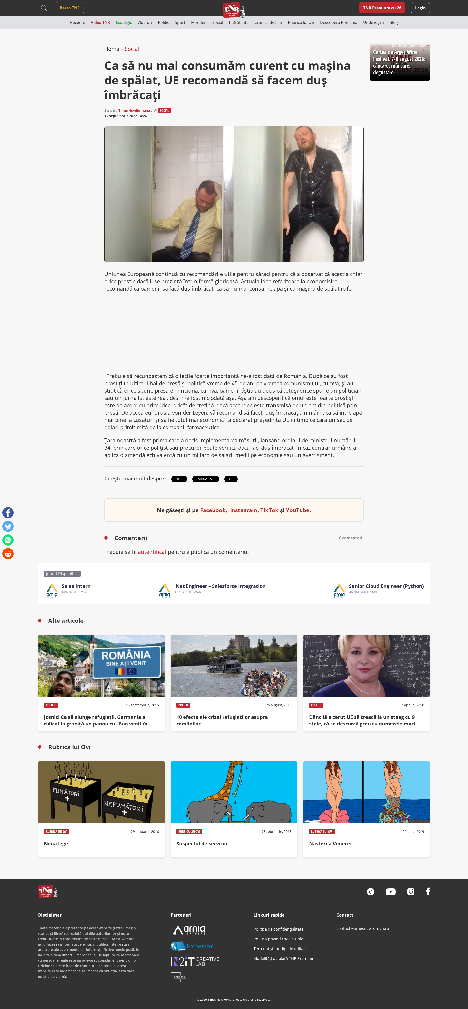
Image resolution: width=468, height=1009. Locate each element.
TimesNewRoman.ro (135, 110)
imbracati (206, 479)
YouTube (297, 510)
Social (132, 48)
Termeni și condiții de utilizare (281, 948)
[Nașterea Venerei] (366, 809)
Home (111, 48)
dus (179, 479)
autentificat (152, 551)
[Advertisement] (234, 332)
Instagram (243, 510)
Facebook (213, 510)
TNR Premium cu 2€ (382, 7)
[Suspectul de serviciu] (234, 809)
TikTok (269, 510)
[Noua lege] (101, 809)
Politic (51, 705)
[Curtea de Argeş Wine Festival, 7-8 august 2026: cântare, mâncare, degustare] (400, 63)
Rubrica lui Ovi (57, 831)
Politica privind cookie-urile (278, 939)
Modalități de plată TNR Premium (284, 958)
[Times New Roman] (234, 10)
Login (420, 7)
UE (231, 479)
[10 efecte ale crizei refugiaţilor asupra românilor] (234, 683)
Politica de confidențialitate (278, 929)
